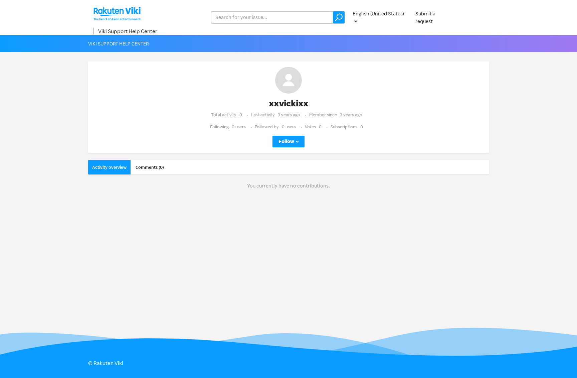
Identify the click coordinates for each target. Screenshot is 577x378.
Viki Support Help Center (127, 31)
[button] (339, 17)
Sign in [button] (475, 17)
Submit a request (425, 17)
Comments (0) (150, 167)
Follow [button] (286, 141)
